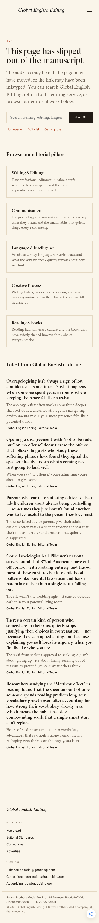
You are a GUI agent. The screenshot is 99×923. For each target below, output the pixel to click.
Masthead (13, 830)
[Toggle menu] (89, 10)
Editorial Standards (20, 837)
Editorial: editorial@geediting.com (30, 870)
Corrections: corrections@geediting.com (36, 876)
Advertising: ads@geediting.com (30, 883)
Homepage (14, 129)
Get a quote (52, 129)
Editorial (33, 129)
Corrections (14, 844)
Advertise (13, 851)
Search (81, 117)
